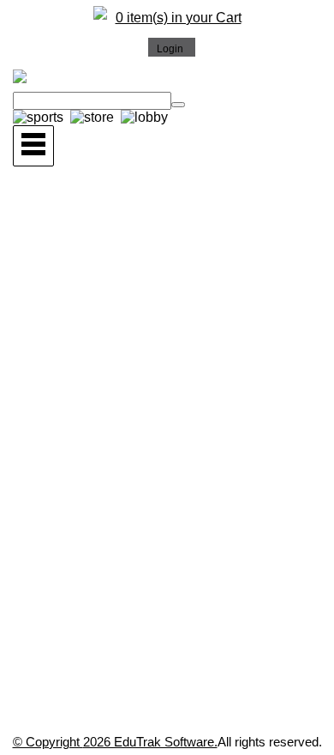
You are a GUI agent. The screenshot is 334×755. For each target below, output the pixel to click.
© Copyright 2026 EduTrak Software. (115, 741)
